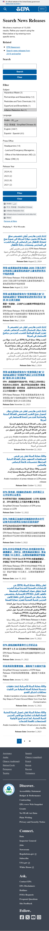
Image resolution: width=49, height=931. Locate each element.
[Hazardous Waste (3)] (20, 93)
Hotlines (23, 890)
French (28, 761)
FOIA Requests (27, 895)
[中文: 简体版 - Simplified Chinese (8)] (20, 125)
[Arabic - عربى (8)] (20, 120)
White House (25, 867)
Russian (28, 769)
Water (8, 217)
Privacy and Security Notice (32, 822)
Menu (42, 9)
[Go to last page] (29, 741)
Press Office (8, 141)
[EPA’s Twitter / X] (27, 917)
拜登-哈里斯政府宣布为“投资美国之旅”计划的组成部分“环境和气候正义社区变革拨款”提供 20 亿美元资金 (24, 375)
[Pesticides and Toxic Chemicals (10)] (20, 101)
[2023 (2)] (20, 176)
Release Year (8, 166)
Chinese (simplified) (33, 757)
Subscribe (24, 858)
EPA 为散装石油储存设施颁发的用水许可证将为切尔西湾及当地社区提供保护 (23, 520)
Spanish (28, 753)
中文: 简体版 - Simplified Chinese (19, 207)
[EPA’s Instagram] (39, 917)
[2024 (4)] (20, 172)
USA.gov (23, 863)
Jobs (22, 845)
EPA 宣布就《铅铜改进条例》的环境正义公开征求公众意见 (23, 493)
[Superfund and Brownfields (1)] (20, 106)
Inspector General (28, 841)
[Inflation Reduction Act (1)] (20, 110)
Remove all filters (10, 221)
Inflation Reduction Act (15, 210)
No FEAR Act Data (28, 813)
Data (22, 836)
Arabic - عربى (11, 203)
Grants (23, 809)
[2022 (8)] (20, 180)
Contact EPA (26, 881)
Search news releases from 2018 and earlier (18, 52)
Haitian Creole (9, 765)
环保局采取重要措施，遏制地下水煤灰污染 (24, 666)
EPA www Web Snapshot (31, 804)
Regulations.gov (27, 854)
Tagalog (6, 773)
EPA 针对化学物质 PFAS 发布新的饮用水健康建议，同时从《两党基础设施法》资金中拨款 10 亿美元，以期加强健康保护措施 (24, 552)
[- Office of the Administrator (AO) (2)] (20, 155)
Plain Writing (26, 817)
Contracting (25, 800)
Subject (6, 89)
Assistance (7, 753)
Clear (19, 199)
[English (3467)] (20, 129)
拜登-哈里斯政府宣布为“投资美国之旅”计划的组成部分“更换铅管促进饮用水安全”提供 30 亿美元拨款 (24, 297)
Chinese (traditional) (11, 761)
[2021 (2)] (20, 185)
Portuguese (7, 769)
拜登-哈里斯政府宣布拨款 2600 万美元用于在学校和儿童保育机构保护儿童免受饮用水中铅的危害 (24, 271)
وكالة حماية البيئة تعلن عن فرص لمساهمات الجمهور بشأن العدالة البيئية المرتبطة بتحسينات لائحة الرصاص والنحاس (26, 460)
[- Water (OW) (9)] (20, 159)
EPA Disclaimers (27, 886)
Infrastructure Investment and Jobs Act (21, 214)
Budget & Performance (30, 795)
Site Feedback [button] (26, 903)
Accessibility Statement (30, 791)
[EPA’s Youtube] (33, 917)
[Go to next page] (24, 741)
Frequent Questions (29, 899)
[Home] (23, 9)
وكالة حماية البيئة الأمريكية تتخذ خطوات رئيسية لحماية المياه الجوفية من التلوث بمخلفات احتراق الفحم (26, 689)
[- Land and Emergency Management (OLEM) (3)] (20, 150)
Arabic (5, 757)
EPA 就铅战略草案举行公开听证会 (20, 645)
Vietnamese (30, 773)
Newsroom (24, 849)
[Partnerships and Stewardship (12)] (20, 97)
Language (7, 115)
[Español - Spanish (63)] (20, 133)
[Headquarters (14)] (20, 146)
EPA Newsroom (13, 47)
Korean (28, 765)
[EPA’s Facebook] (22, 917)
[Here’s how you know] (24, 3)
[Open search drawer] (5, 9)
